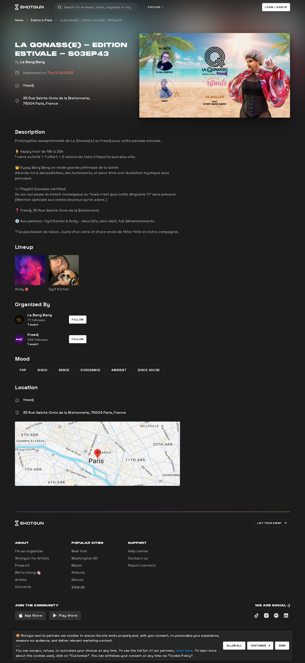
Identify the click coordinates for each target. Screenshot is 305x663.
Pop (23, 370)
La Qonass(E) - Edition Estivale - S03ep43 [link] (91, 20)
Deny (282, 645)
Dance (64, 370)
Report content (142, 565)
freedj (28, 399)
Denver (77, 579)
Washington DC (84, 558)
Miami (76, 565)
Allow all (234, 645)
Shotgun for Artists (32, 558)
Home (19, 20)
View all (78, 586)
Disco (43, 370)
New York (79, 551)
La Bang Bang (32, 62)
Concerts (23, 586)
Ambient (119, 370)
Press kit (22, 565)
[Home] (29, 7)
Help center (138, 551)
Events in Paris (41, 20)
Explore (154, 7)
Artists (21, 579)
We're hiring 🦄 (28, 572)
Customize (258, 645)
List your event (269, 523)
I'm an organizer (29, 551)
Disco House (149, 370)
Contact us (138, 558)
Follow (78, 319)
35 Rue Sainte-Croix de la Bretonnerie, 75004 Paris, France (74, 412)
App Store (33, 615)
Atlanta (78, 572)
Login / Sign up (276, 7)
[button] (77, 320)
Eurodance (90, 370)
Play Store (68, 615)
